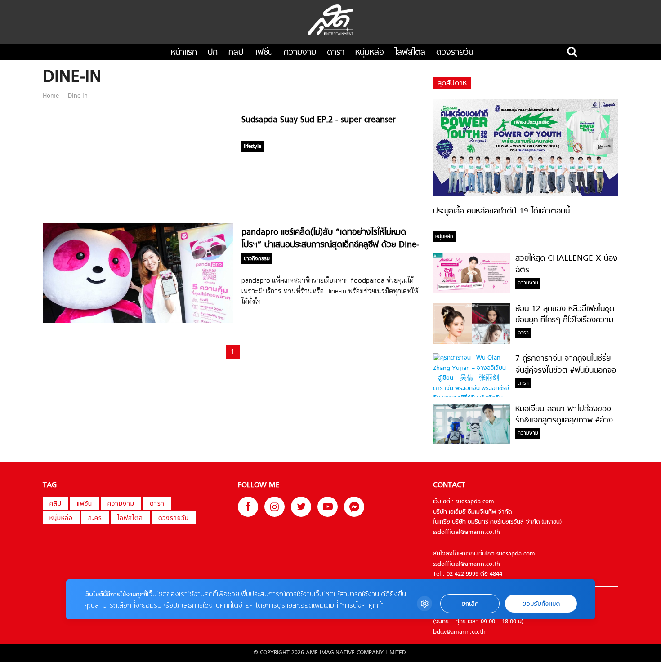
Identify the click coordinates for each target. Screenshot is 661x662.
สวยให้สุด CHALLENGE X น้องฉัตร (566, 264)
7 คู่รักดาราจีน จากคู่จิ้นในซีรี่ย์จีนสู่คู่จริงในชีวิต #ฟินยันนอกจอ (565, 364)
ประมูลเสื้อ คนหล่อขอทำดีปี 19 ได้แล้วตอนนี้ (501, 211)
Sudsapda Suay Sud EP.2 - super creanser (318, 120)
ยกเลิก (469, 604)
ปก (213, 52)
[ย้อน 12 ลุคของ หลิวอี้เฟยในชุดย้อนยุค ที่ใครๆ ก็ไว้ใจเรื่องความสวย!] (471, 342)
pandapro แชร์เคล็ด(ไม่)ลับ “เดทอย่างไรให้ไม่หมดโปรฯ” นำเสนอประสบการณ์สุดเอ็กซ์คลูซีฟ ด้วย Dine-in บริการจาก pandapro (330, 245)
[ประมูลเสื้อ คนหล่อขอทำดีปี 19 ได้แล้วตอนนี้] (525, 195)
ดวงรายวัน (454, 52)
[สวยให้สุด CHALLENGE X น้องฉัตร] (471, 292)
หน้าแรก (184, 52)
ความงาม (300, 52)
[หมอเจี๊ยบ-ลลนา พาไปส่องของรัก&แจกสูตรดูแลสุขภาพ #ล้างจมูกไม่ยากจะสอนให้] (471, 442)
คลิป (235, 52)
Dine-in (77, 96)
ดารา (335, 52)
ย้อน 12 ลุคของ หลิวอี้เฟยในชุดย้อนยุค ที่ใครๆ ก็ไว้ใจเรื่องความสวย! (564, 320)
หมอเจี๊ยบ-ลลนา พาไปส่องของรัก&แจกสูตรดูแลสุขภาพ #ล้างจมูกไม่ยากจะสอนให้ (564, 420)
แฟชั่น (263, 52)
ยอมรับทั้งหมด (541, 604)
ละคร (95, 518)
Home (52, 96)
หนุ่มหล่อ (369, 52)
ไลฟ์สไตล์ (410, 52)
